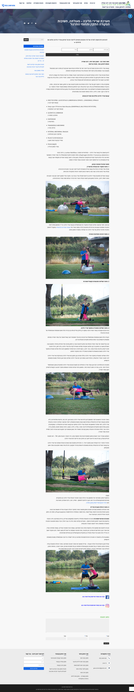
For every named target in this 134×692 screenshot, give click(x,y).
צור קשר (21, 3)
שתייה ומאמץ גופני (39, 70)
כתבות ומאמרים (38, 3)
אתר (65, 636)
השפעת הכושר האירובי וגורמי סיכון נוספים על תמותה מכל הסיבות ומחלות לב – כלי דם (34, 58)
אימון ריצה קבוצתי (61, 665)
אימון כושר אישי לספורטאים (81, 665)
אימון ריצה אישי (84, 672)
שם (107, 636)
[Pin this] (25, 23)
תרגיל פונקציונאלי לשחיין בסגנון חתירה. (96, 503)
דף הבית (92, 3)
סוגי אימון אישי (77, 3)
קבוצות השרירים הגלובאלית (63, 227)
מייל (86, 636)
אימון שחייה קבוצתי (61, 662)
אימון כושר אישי (84, 658)
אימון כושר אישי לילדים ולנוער (80, 662)
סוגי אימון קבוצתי (64, 3)
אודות (86, 3)
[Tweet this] (28, 23)
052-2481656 (10, 5)
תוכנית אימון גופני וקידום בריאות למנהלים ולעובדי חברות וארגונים (57, 670)
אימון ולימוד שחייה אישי (82, 669)
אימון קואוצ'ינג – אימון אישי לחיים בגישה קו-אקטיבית (79, 677)
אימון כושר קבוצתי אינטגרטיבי (58, 658)
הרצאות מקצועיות (51, 3)
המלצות (29, 3)
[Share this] (32, 23)
